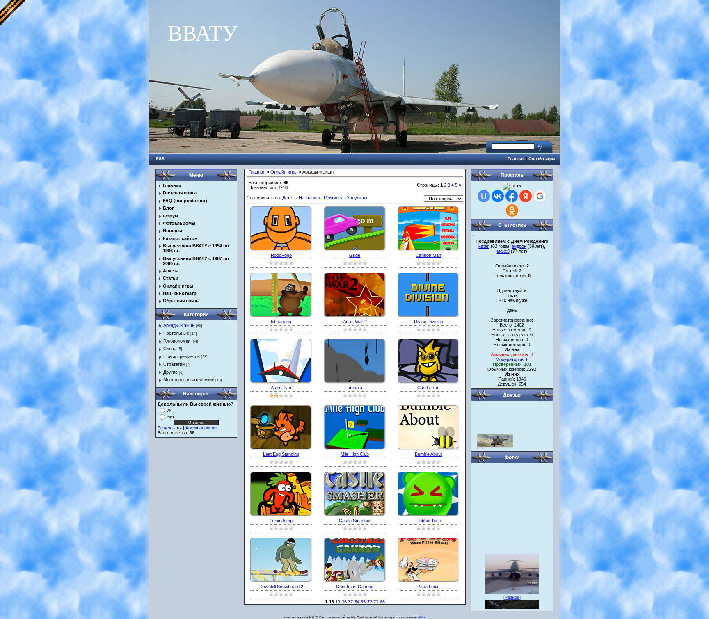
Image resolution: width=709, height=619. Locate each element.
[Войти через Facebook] (511, 196)
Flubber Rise (428, 520)
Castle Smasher (355, 520)
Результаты (170, 427)
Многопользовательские (188, 379)
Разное (512, 591)
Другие (170, 372)
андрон (519, 246)
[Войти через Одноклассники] (512, 210)
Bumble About (428, 454)
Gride (354, 255)
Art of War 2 (355, 321)
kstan (483, 246)
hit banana (281, 321)
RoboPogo (281, 255)
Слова (169, 348)
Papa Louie (428, 586)
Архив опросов (201, 427)
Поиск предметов (181, 356)
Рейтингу (333, 197)
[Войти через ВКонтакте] (498, 196)
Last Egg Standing (281, 454)
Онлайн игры (542, 158)
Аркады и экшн (178, 325)
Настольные (176, 333)
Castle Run (428, 387)
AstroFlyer (281, 387)
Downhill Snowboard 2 (281, 586)
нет (170, 416)
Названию (309, 197)
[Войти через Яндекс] (525, 196)
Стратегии (174, 364)
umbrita (355, 387)
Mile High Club (355, 454)
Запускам (357, 197)
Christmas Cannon (354, 586)
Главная (516, 158)
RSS (160, 158)
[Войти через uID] (484, 196)
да (169, 409)
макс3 (503, 251)
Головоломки (176, 340)
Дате (287, 197)
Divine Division (428, 321)
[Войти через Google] (540, 196)
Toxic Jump (281, 520)
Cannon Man (428, 255)
